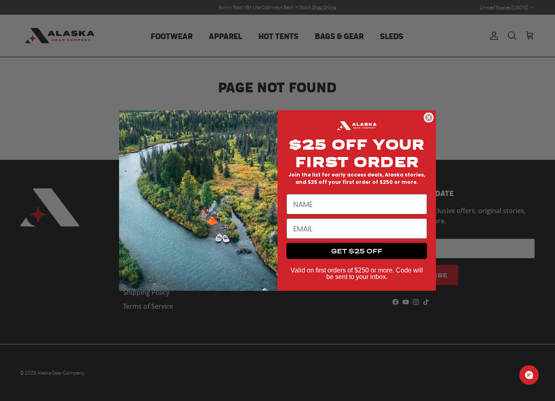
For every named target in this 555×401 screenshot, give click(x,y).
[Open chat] (529, 375)
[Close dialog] (429, 117)
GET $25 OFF (356, 250)
